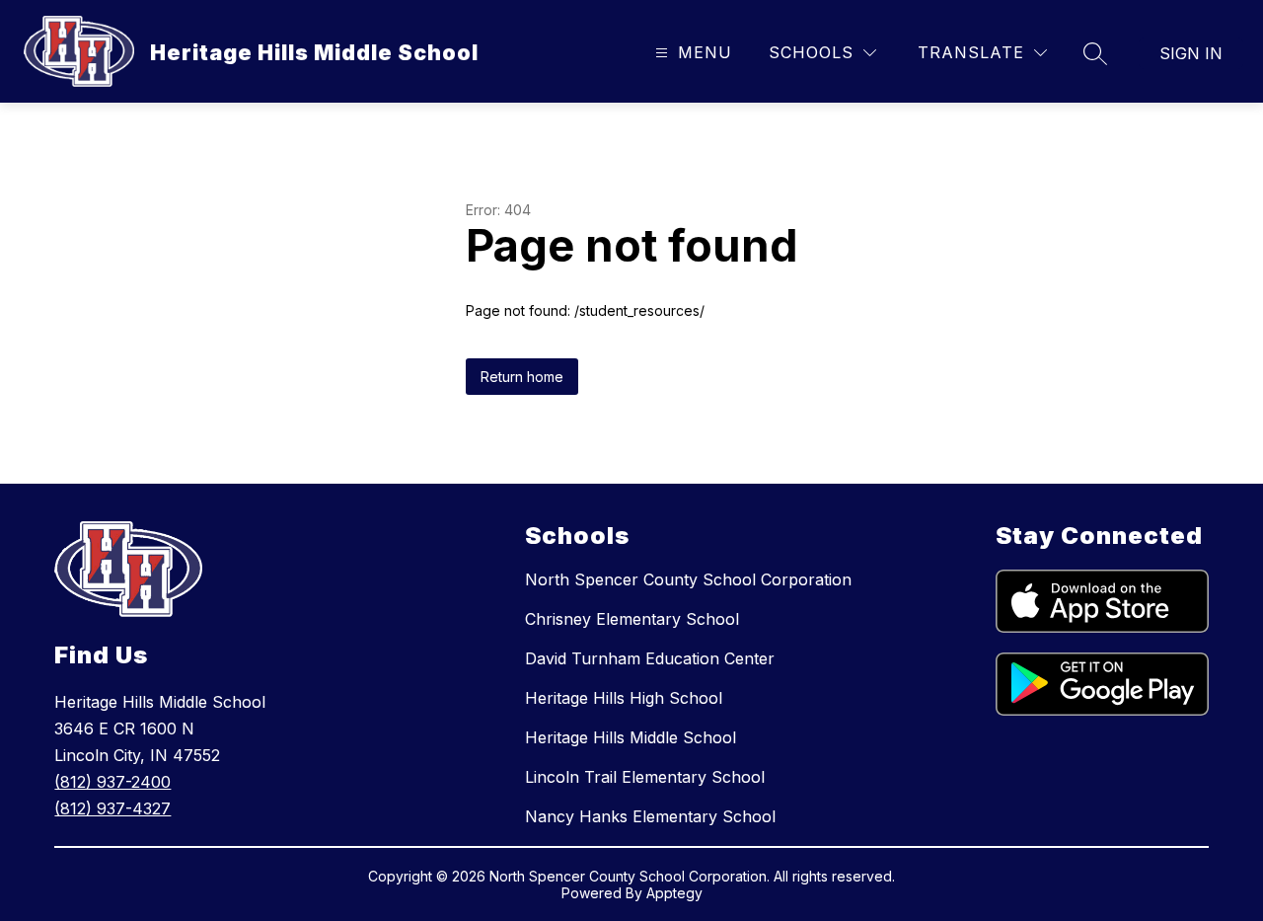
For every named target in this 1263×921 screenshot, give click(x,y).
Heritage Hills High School (623, 698)
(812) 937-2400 (112, 782)
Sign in (1191, 53)
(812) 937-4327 (112, 808)
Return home (522, 376)
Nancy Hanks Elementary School (650, 816)
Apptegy (674, 892)
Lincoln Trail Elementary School (645, 777)
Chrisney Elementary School (632, 619)
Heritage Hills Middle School (630, 737)
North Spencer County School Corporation (688, 579)
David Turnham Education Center (650, 658)
